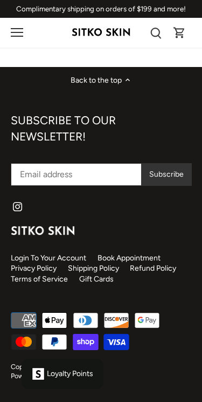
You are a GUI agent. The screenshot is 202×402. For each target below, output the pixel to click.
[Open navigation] (17, 32)
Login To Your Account (48, 258)
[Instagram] (17, 206)
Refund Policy (153, 268)
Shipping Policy (93, 268)
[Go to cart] (179, 33)
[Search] (156, 33)
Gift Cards (96, 279)
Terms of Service (39, 279)
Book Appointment (129, 258)
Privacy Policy (34, 268)
